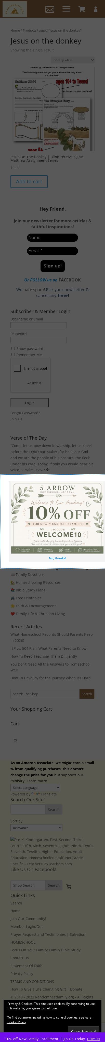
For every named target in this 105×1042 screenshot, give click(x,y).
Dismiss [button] (93, 1038)
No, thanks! (57, 558)
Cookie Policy (16, 1022)
